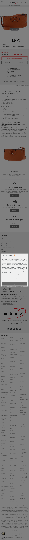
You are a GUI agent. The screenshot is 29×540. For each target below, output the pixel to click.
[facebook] (8, 329)
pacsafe (12, 496)
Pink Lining (22, 343)
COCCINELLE (4, 427)
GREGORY (12, 361)
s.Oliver (21, 422)
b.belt (2, 358)
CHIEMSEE (3, 422)
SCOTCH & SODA (24, 399)
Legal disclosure (5, 238)
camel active (4, 410)
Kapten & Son (13, 403)
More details (14, 278)
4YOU (2, 338)
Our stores (3, 251)
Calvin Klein (4, 407)
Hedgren (12, 371)
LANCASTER (13, 428)
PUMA (21, 358)
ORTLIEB (12, 488)
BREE (2, 387)
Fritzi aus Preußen (3, 490)
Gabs (2, 498)
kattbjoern (12, 409)
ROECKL (22, 371)
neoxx (11, 481)
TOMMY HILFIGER (22, 462)
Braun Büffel (4, 384)
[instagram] (17, 329)
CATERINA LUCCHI (3, 419)
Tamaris (21, 441)
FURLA (2, 493)
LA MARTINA (13, 425)
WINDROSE (22, 498)
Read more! (14, 210)
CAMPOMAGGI (4, 415)
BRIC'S (2, 389)
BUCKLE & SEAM (5, 394)
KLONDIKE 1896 (14, 415)
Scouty (21, 405)
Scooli (21, 397)
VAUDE (21, 485)
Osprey (12, 491)
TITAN (21, 458)
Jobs (2, 249)
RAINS (21, 360)
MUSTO (12, 478)
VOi (20, 490)
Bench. (2, 363)
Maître (11, 456)
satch (21, 389)
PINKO (21, 346)
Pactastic (12, 499)
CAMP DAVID (4, 413)
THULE (21, 456)
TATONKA (22, 444)
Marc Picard (13, 465)
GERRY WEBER (14, 340)
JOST (11, 400)
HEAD (11, 369)
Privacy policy (4, 243)
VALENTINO (23, 480)
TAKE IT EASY (23, 439)
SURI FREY (22, 436)
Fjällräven (3, 478)
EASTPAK (3, 460)
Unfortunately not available (14, 58)
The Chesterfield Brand (24, 453)
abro (2, 340)
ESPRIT (2, 470)
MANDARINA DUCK (13, 459)
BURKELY (3, 402)
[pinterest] (20, 329)
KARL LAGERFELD (13, 406)
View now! (14, 195)
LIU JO (4, 44)
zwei (21, 501)
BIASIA (2, 371)
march (12, 468)
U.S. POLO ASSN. (24, 473)
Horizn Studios (13, 385)
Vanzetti (22, 482)
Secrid (21, 410)
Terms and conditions (6, 240)
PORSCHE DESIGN (22, 354)
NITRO (11, 483)
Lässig (11, 430)
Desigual (3, 443)
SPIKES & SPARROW (22, 425)
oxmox (12, 494)
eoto (2, 463)
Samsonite (22, 384)
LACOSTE (12, 423)
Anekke (3, 350)
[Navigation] (2, 2)
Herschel (12, 377)
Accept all (14, 283)
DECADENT (4, 435)
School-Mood (23, 394)
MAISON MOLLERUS (13, 452)
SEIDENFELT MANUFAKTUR (23, 413)
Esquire (3, 473)
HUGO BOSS (13, 390)
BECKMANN (4, 360)
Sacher (21, 376)
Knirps (11, 417)
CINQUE (3, 425)
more (15, 301)
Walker (21, 493)
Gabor (2, 495)
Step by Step (23, 428)
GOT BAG (12, 352)
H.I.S (11, 382)
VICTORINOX (23, 488)
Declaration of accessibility (7, 247)
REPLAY (21, 368)
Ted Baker (22, 447)
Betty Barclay (4, 368)
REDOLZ (22, 363)
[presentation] (6, 2)
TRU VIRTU (22, 470)
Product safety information (22, 85)
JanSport (12, 395)
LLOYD (12, 446)
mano (11, 462)
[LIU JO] (15, 40)
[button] (22, 62)
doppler (3, 451)
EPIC (2, 465)
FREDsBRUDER (4, 486)
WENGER (22, 495)
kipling (12, 412)
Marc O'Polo (13, 470)
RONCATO (22, 373)
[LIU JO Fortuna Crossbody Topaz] (10, 38)
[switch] (3, 538)
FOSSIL (2, 481)
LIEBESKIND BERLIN (13, 440)
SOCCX (21, 419)
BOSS (2, 381)
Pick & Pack (22, 340)
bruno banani (4, 392)
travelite (22, 468)
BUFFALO (3, 397)
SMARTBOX (22, 416)
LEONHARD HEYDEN (13, 436)
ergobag (3, 468)
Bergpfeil (3, 366)
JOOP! (11, 398)
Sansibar (22, 386)
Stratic (21, 431)
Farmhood (3, 476)
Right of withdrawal (6, 241)
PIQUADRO (22, 351)
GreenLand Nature (13, 358)
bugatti (3, 400)
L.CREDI (12, 420)
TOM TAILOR (23, 465)
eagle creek (4, 457)
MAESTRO (12, 449)
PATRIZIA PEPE (14, 501)
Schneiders (22, 391)
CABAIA (3, 405)
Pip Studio (22, 348)
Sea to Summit (23, 407)
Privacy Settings (5, 245)
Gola (11, 347)
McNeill (12, 473)
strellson (22, 434)
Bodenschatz (4, 374)
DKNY (2, 448)
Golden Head (13, 349)
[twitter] (11, 329)
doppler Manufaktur (4, 454)
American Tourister (3, 346)
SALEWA (22, 381)
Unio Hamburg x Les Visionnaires (24, 476)
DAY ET (2, 432)
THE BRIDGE (23, 449)
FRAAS (2, 483)
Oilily (11, 486)
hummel (12, 392)
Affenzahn (3, 343)
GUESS (12, 364)
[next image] (26, 21)
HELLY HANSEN (14, 374)
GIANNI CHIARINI (12, 343)
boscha (2, 379)
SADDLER (22, 378)
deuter (2, 445)
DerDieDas (3, 440)
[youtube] (14, 329)
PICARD (21, 338)
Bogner (3, 376)
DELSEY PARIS (4, 438)
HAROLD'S (13, 366)
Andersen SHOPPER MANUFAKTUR (4, 354)
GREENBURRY (13, 354)
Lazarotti (12, 433)
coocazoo (3, 430)
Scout (21, 402)
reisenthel (22, 365)
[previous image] (3, 21)
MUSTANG (12, 475)
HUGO (11, 387)
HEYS (11, 379)
